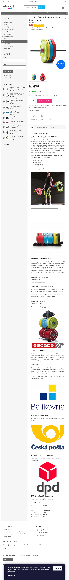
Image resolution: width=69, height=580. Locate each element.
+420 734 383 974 (43, 532)
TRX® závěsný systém (10, 29)
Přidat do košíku (45, 101)
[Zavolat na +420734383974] (5, 1)
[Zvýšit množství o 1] (36, 100)
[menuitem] (7, 13)
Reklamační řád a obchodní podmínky (13, 532)
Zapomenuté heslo (8, 77)
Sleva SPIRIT (7, 49)
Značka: (37, 30)
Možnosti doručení (52, 95)
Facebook (41, 535)
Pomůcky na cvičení (9, 32)
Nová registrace (7, 75)
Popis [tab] (31, 127)
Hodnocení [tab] (46, 127)
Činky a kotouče (8, 39)
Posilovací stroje (8, 37)
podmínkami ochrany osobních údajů (28, 555)
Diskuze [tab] (53, 127)
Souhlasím (57, 568)
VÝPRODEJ (8, 44)
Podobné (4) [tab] (38, 127)
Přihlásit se (8, 71)
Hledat (41, 7)
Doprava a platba (33, 1)
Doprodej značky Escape (10, 27)
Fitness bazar (9, 46)
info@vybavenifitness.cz (45, 530)
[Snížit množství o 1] (36, 102)
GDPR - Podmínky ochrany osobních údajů (14, 534)
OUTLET (6, 41)
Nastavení (11, 576)
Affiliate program (7, 536)
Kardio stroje (7, 34)
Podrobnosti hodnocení (52, 28)
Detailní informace (34, 111)
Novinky (6, 25)
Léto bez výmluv (8, 22)
